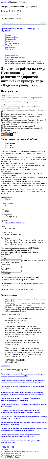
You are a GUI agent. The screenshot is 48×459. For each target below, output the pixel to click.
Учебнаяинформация (10, 46)
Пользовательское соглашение (12, 455)
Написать (4, 449)
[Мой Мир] (8, 134)
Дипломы (9, 59)
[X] (11, 134)
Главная (8, 35)
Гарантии (9, 41)
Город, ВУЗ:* (6, 269)
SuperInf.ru (15, 457)
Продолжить (6, 274)
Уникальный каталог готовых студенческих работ (20, 451)
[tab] (10, 143)
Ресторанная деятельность (15, 57)
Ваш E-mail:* (6, 254)
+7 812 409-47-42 (7, 447)
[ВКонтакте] (2, 134)
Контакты (9, 49)
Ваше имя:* (5, 265)
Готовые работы (11, 37)
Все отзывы (5, 366)
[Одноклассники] (5, 134)
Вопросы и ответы (12, 43)
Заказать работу (11, 39)
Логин (3, 258)
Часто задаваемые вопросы (11, 453)
